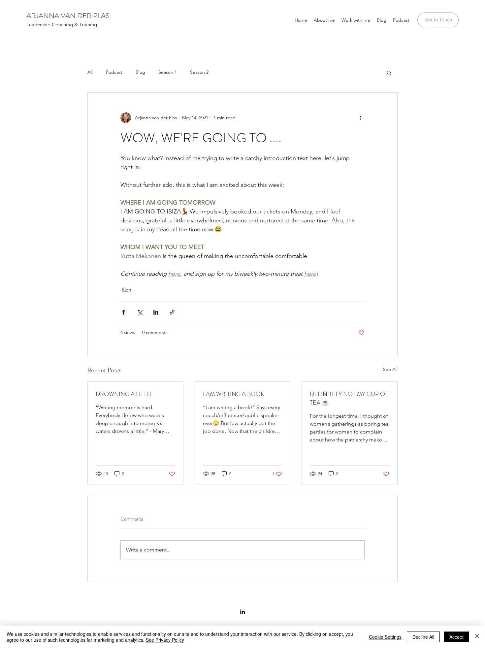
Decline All (423, 637)
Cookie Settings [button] (385, 637)
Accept (456, 637)
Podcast (114, 72)
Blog (140, 72)
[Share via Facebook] (123, 312)
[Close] (477, 637)
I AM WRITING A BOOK (233, 394)
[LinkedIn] (242, 611)
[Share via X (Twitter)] (140, 312)
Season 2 (199, 72)
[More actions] (361, 118)
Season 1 (167, 72)
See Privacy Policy (165, 639)
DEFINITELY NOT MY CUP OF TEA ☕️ (349, 398)
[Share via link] (172, 312)
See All (390, 369)
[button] (389, 72)
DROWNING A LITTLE (124, 394)
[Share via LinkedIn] (156, 312)
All (90, 72)
